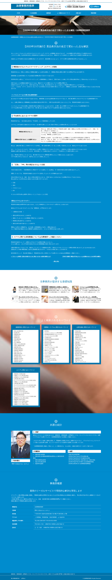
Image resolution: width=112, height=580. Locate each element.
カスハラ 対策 (48, 353)
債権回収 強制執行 (18, 350)
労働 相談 (77, 342)
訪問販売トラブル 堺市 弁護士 (21, 398)
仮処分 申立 (17, 340)
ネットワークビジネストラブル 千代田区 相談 (25, 396)
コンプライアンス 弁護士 (81, 340)
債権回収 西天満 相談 (19, 394)
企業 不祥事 (78, 345)
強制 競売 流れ (17, 347)
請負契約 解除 (78, 350)
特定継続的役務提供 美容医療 (52, 339)
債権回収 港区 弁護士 (19, 388)
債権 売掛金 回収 (18, 353)
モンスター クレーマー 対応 (51, 347)
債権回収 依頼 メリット (19, 355)
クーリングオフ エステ (50, 358)
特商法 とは (47, 361)
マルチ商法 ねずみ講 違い (51, 360)
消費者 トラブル (48, 345)
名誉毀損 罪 (47, 356)
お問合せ (96, 6)
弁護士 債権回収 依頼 (19, 345)
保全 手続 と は (17, 352)
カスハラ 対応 (48, 340)
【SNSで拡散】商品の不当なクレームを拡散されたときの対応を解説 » (81, 256)
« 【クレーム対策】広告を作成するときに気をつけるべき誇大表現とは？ (31, 256)
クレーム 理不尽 (48, 352)
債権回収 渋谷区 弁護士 (19, 399)
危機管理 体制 (78, 358)
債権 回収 (77, 348)
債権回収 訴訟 (17, 334)
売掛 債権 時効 (17, 339)
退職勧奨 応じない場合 (80, 337)
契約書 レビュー (79, 347)
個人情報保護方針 (15, 578)
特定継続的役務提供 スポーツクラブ (53, 334)
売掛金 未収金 (78, 339)
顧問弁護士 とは (79, 360)
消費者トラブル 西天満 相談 (21, 381)
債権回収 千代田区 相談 (19, 373)
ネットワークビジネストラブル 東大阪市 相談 (25, 385)
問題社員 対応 (78, 355)
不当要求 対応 (48, 337)
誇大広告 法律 (48, 343)
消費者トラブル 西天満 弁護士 (21, 375)
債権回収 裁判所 (18, 361)
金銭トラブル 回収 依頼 (19, 343)
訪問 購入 (47, 331)
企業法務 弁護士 (79, 335)
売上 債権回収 (17, 342)
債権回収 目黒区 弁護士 (19, 390)
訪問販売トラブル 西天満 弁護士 (22, 393)
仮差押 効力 (17, 335)
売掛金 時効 (78, 331)
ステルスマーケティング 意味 (52, 355)
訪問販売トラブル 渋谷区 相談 (21, 377)
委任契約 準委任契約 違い (81, 353)
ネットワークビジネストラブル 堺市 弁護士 (24, 386)
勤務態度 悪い (78, 334)
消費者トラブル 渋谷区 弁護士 (21, 401)
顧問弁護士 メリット (80, 343)
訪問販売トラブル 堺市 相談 (21, 391)
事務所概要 (93, 13)
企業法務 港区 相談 (18, 383)
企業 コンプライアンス (80, 361)
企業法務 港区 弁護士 (19, 378)
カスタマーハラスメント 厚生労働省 (53, 332)
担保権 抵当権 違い (18, 348)
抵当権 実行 (17, 332)
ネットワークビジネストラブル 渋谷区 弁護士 (25, 380)
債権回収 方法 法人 (18, 360)
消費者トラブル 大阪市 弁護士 (21, 404)
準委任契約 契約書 (79, 352)
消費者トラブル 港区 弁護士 (21, 402)
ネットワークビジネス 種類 (51, 335)
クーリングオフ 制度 (49, 348)
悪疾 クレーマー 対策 (50, 350)
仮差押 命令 (17, 337)
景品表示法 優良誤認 (49, 342)
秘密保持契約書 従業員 (80, 332)
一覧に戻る (56, 261)
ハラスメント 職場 (79, 356)
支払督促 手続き (18, 356)
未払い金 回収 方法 (18, 331)
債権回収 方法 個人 (18, 358)
